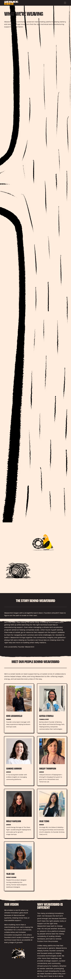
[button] (65, 3)
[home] (11, 3)
